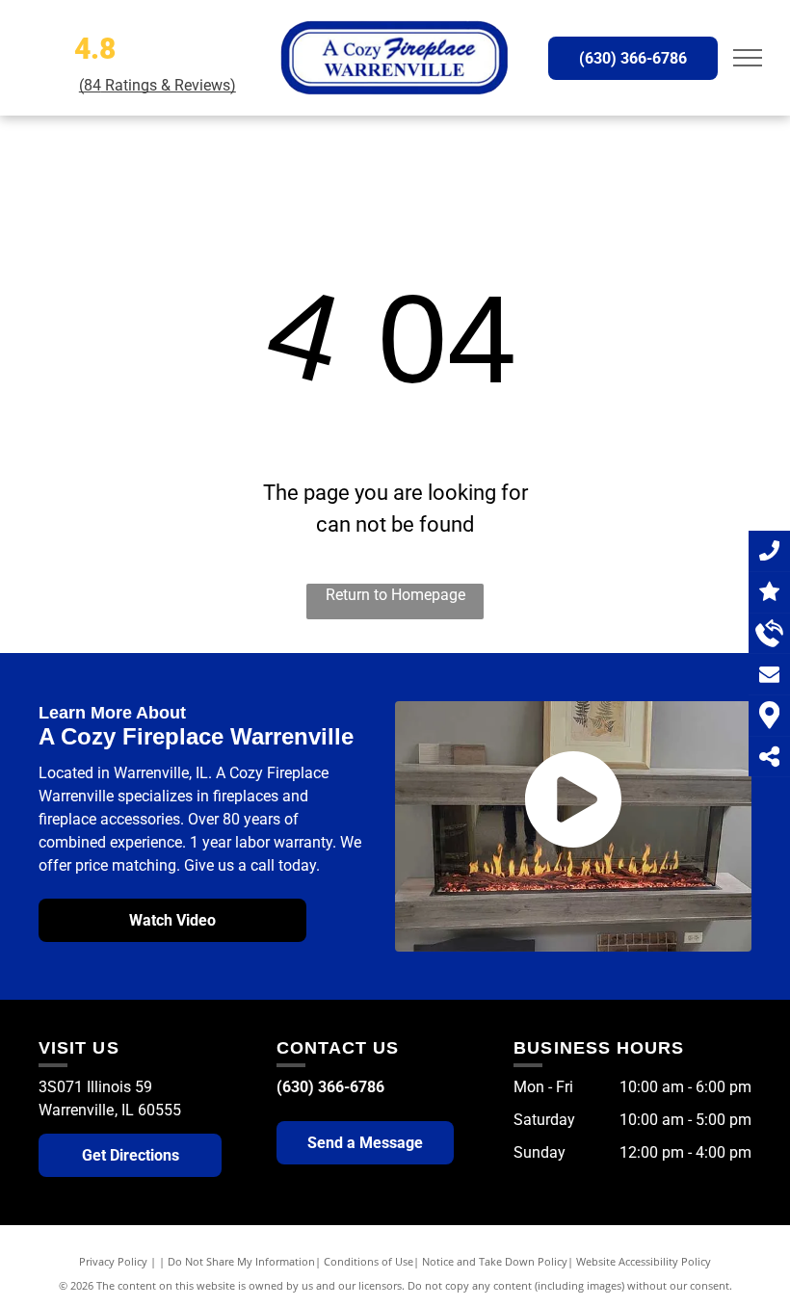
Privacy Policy (113, 1261)
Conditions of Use (368, 1261)
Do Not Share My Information (241, 1261)
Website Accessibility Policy (643, 1261)
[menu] (748, 58)
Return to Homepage (395, 595)
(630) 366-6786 (330, 1087)
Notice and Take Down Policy (494, 1261)
